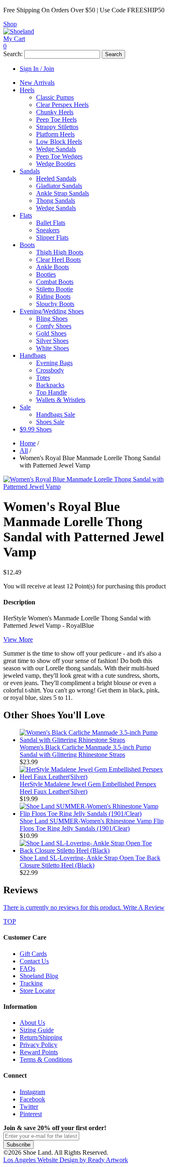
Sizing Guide (37, 1029)
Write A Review (83, 907)
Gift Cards (33, 953)
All (24, 450)
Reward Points (39, 1052)
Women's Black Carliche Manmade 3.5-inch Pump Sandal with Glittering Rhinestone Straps (85, 751)
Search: (13, 53)
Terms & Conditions (46, 1059)
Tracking (31, 983)
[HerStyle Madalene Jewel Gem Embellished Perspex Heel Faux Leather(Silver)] (93, 776)
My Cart (14, 38)
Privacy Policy (38, 1044)
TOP (9, 921)
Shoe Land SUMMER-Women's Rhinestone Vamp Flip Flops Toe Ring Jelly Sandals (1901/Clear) (92, 824)
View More (18, 639)
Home (28, 443)
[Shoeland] (18, 31)
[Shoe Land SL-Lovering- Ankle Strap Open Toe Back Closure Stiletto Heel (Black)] (93, 850)
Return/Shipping (41, 1037)
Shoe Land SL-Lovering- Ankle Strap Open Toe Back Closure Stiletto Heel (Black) (90, 861)
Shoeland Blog (39, 975)
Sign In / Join (37, 68)
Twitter (29, 1106)
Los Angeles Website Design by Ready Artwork (65, 1159)
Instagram (32, 1091)
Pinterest (31, 1113)
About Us (32, 1022)
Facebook (32, 1099)
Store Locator (37, 990)
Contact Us (34, 961)
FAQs (27, 968)
